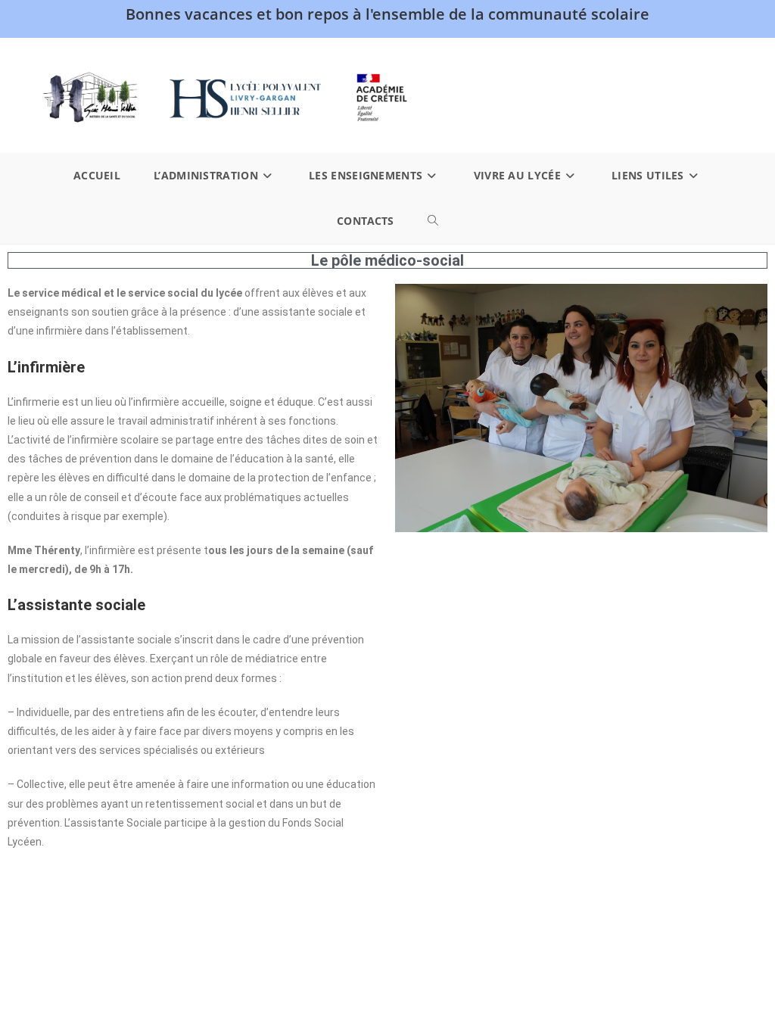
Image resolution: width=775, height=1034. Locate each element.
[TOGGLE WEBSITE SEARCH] (433, 221)
